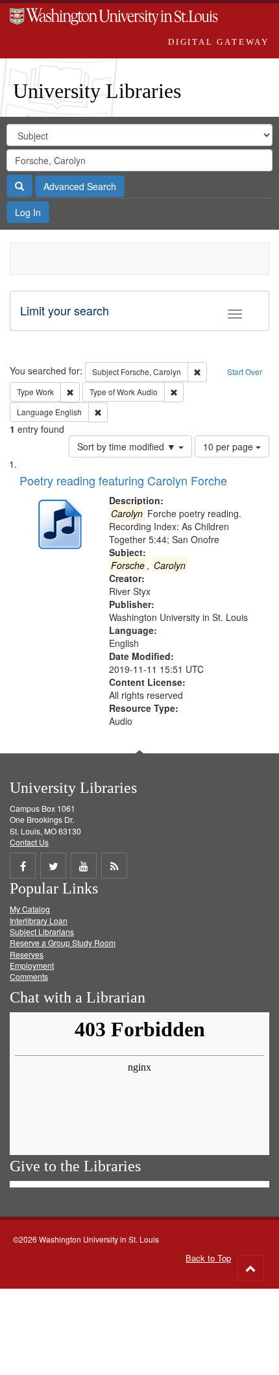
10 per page (229, 446)
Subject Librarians (42, 931)
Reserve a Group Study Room (62, 942)
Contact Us (29, 841)
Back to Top (208, 1258)
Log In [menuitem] (28, 212)
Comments (29, 976)
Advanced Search (79, 186)
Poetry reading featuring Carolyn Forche (123, 480)
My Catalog (30, 908)
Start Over (244, 371)
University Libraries (97, 91)
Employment (32, 965)
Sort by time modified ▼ (127, 446)
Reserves (26, 954)
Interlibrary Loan (38, 920)
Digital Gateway (218, 42)
